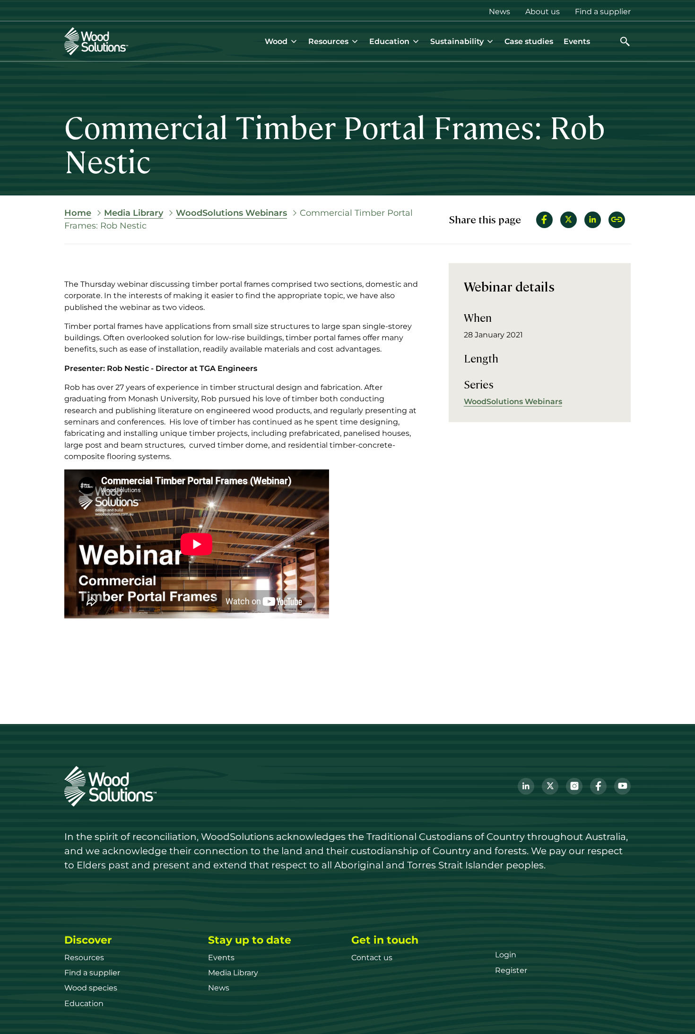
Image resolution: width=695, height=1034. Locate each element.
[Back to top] (673, 1012)
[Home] (96, 41)
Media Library (133, 213)
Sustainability (457, 41)
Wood (276, 41)
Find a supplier (603, 11)
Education (389, 41)
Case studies (528, 41)
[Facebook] (598, 786)
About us (542, 11)
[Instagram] (574, 786)
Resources (328, 41)
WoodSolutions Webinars (231, 213)
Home (77, 213)
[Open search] (625, 41)
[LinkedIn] (526, 786)
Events (577, 41)
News (499, 11)
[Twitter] (550, 786)
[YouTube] (622, 786)
